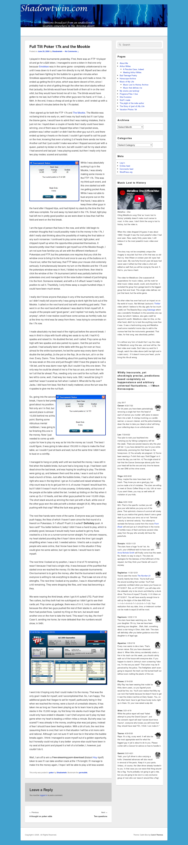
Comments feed (126, 168)
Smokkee (44, 66)
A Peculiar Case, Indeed (133, 69)
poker (51, 772)
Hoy (95, 757)
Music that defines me (132, 87)
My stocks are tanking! (129, 90)
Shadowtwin (57, 51)
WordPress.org (126, 172)
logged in (43, 795)
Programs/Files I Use (129, 93)
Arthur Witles (125, 66)
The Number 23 (143, 575)
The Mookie (79, 112)
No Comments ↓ (72, 51)
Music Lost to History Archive (135, 84)
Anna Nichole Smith (126, 552)
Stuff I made (125, 100)
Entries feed (125, 165)
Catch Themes (157, 834)
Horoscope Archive (128, 78)
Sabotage (151, 309)
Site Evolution (126, 97)
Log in (122, 162)
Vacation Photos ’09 (128, 109)
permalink (83, 772)
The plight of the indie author (132, 103)
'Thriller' (157, 303)
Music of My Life (127, 81)
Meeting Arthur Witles (132, 72)
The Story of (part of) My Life (132, 106)
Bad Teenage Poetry (128, 75)
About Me (124, 63)
